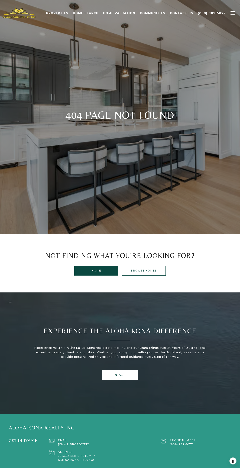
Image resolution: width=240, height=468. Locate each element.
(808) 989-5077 (181, 444)
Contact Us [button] (120, 375)
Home (96, 270)
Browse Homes (144, 270)
